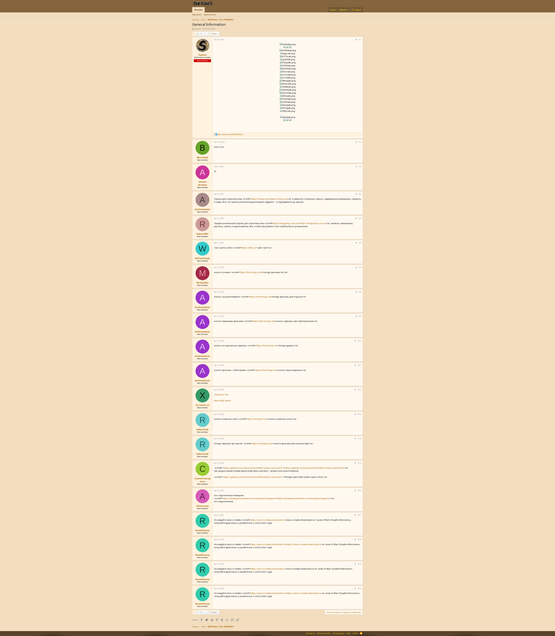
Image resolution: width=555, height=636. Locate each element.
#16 (359, 490)
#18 (359, 539)
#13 (359, 414)
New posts (196, 14)
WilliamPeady (202, 258)
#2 (360, 142)
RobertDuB (202, 429)
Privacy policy (338, 633)
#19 (359, 564)
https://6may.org (278, 198)
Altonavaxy (202, 505)
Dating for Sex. (221, 394)
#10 (359, 341)
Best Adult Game (222, 400)
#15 (359, 463)
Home (355, 633)
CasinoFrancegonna (202, 480)
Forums (198, 9)
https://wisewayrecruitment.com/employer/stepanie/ (248, 498)
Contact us (310, 633)
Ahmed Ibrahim (202, 183)
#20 (359, 588)
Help (348, 633)
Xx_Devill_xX (202, 405)
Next (214, 33)
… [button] (204, 33)
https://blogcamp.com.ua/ (286, 223)
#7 (360, 267)
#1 (360, 39)
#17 (359, 515)
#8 (360, 292)
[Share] (356, 39)
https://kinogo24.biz (257, 418)
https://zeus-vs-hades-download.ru (267, 519)
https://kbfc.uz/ (249, 247)
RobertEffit (202, 233)
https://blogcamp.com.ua (312, 223)
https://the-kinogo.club (250, 272)
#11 (359, 365)
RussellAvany (202, 530)
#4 (360, 194)
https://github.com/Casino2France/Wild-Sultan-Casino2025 (252, 467)
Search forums (210, 14)
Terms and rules (324, 633)
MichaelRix (202, 282)
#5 (360, 218)
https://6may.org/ (260, 198)
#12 (359, 389)
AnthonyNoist (202, 307)
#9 (360, 316)
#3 (360, 166)
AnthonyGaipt (202, 209)
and (230, 134)
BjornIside (202, 157)
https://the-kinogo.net (260, 296)
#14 (359, 438)
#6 (360, 243)
